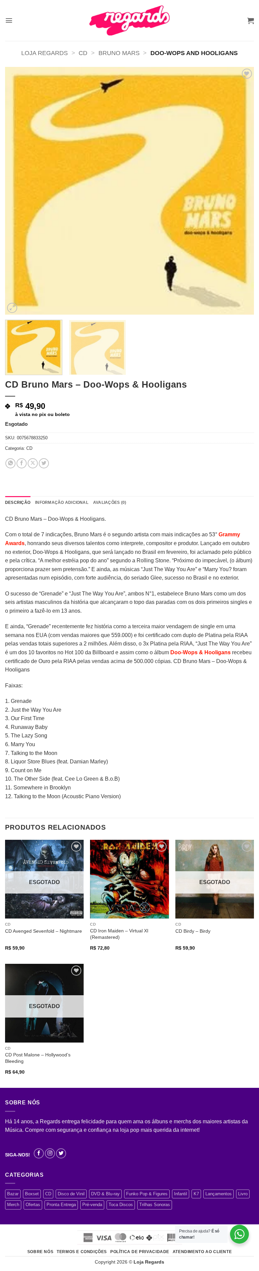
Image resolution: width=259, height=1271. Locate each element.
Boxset (32, 1193)
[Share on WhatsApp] (10, 463)
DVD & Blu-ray (105, 1193)
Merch (13, 1204)
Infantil (180, 1193)
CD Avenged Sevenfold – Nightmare (43, 931)
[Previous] (18, 191)
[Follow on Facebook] (39, 1153)
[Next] (240, 191)
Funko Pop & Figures (147, 1193)
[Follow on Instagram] (50, 1153)
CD (83, 52)
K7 (196, 1193)
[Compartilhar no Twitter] (44, 463)
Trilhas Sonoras (154, 1204)
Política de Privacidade (139, 1251)
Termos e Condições (82, 1251)
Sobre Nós (40, 1251)
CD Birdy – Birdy (192, 931)
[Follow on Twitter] (61, 1153)
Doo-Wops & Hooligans (200, 652)
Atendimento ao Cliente (202, 1251)
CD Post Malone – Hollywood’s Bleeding (37, 1058)
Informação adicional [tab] (61, 502)
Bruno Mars (119, 52)
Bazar (13, 1193)
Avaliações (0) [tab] (109, 502)
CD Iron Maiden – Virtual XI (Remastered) (119, 934)
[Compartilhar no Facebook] (22, 463)
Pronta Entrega (61, 1204)
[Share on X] (33, 463)
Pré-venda (92, 1204)
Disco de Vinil (71, 1193)
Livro (243, 1193)
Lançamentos (218, 1193)
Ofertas (33, 1204)
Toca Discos (121, 1204)
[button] (9, 20)
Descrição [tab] (17, 502)
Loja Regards (44, 52)
